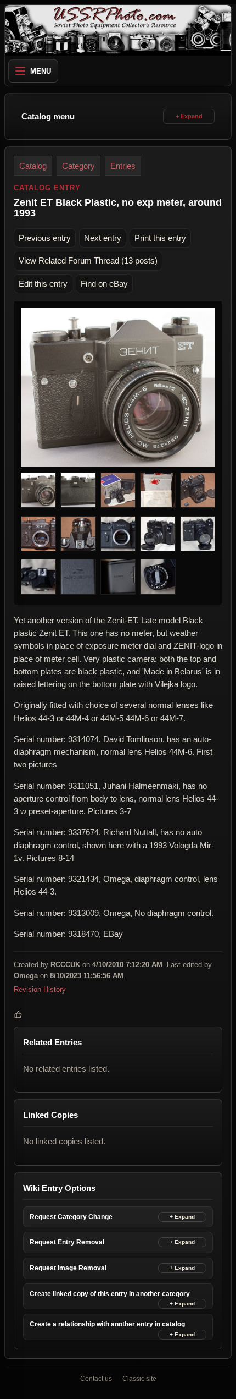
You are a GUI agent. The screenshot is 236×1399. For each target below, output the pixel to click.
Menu (40, 71)
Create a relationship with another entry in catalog (107, 1324)
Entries (123, 166)
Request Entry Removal (67, 1242)
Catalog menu (48, 116)
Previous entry (45, 238)
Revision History (40, 989)
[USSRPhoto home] (118, 30)
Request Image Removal (68, 1268)
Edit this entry (43, 283)
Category (78, 166)
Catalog (33, 166)
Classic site (139, 1378)
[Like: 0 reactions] (18, 1014)
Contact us (96, 1378)
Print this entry (160, 238)
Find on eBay (104, 283)
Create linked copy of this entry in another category (110, 1294)
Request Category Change (71, 1217)
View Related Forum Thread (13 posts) (88, 260)
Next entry (102, 238)
